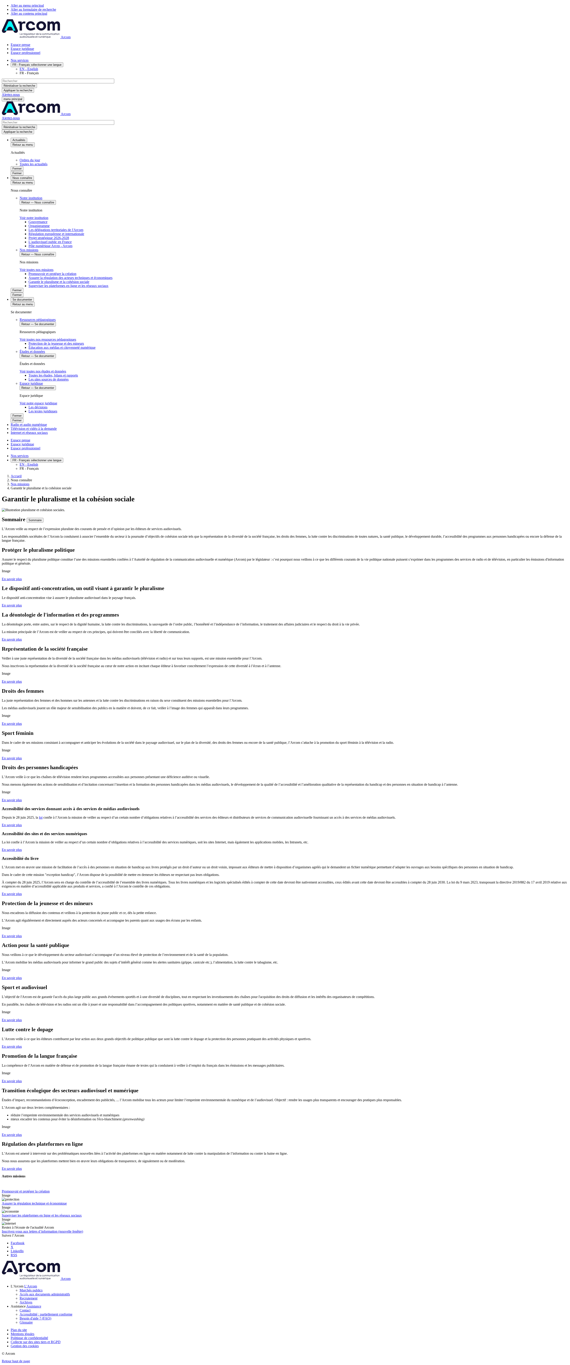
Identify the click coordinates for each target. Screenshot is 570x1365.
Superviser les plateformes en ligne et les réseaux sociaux (68, 286)
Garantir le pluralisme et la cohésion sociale (58, 282)
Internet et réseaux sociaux (29, 433)
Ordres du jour (30, 160)
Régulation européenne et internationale (56, 234)
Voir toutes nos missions (36, 270)
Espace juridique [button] (31, 383)
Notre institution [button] (31, 198)
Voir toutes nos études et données (43, 371)
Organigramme (39, 226)
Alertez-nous (11, 94)
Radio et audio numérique (29, 424)
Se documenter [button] (22, 299)
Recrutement (28, 1298)
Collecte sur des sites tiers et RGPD (36, 1342)
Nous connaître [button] (22, 178)
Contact (25, 1310)
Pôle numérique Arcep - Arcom (50, 246)
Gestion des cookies (25, 1346)
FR (36, 64)
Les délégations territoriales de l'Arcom (55, 230)
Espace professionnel (25, 53)
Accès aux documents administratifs (45, 1294)
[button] (30, 1286)
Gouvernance (37, 222)
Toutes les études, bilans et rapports (53, 375)
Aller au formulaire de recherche (33, 9)
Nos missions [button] (29, 250)
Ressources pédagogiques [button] (38, 320)
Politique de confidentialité (29, 1338)
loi (41, 817)
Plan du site (19, 1330)
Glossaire (26, 1322)
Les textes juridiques (42, 411)
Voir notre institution (34, 218)
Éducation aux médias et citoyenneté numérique (62, 347)
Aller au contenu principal (29, 13)
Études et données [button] (32, 351)
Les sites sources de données (48, 379)
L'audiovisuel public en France (50, 242)
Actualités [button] (18, 140)
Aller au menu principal (27, 5)
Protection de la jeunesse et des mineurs (56, 343)
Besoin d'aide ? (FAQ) (35, 1318)
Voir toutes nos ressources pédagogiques (48, 339)
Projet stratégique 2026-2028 (48, 238)
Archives (26, 1302)
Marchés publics (31, 1290)
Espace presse (20, 45)
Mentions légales (22, 1334)
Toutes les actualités (33, 164)
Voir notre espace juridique (38, 403)
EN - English (29, 69)
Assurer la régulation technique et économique (34, 1203)
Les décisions (37, 407)
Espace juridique (22, 49)
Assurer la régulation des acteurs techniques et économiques (70, 278)
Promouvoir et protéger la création (52, 274)
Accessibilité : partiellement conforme (46, 1314)
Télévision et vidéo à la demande (34, 428)
